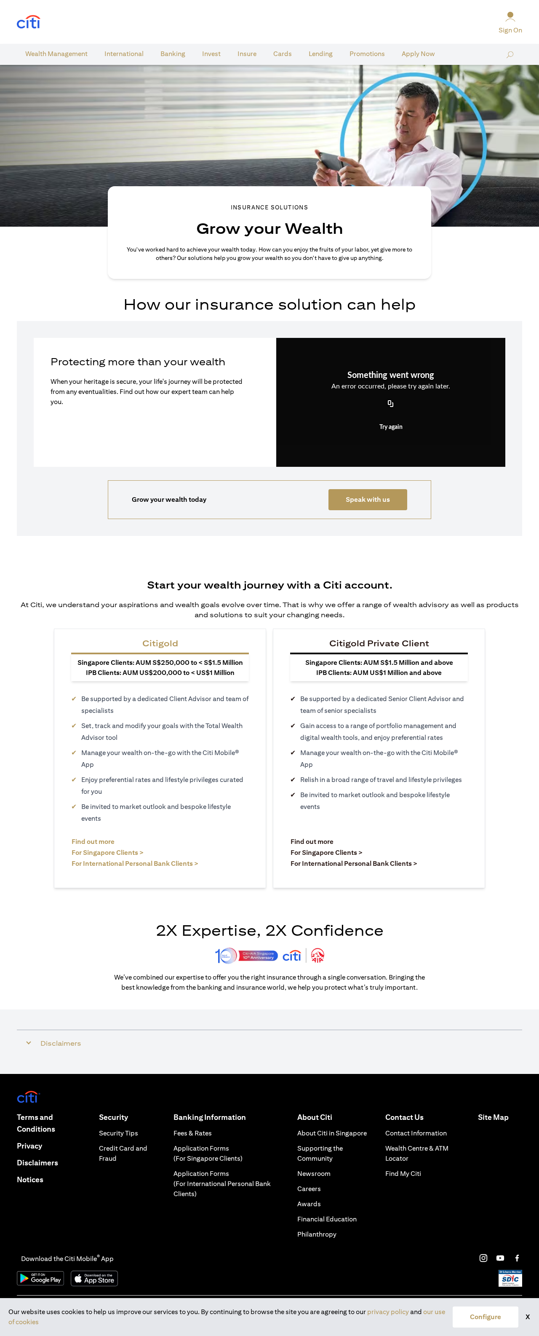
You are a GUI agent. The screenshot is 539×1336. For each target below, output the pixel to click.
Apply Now (418, 54)
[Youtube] (500, 1258)
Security (113, 1117)
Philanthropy (316, 1234)
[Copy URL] (391, 404)
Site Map (493, 1117)
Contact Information (416, 1133)
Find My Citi (403, 1174)
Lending (321, 54)
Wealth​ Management (56, 54)
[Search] (510, 54)
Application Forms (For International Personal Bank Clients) (222, 1184)
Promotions (367, 54)
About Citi (314, 1117)
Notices (30, 1179)
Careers (309, 1189)
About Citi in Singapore (332, 1133)
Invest (211, 54)
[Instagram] (483, 1258)
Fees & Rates (192, 1133)
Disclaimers (37, 1162)
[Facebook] (517, 1258)
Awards (309, 1204)
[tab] (56, 54)
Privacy (29, 1145)
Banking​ (172, 54)
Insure (246, 54)
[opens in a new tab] (28, 22)
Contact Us (404, 1117)
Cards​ (282, 54)
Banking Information (209, 1117)
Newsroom (314, 1174)
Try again (391, 427)
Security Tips (118, 1133)
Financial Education (327, 1219)
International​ (124, 54)
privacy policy (388, 1312)
